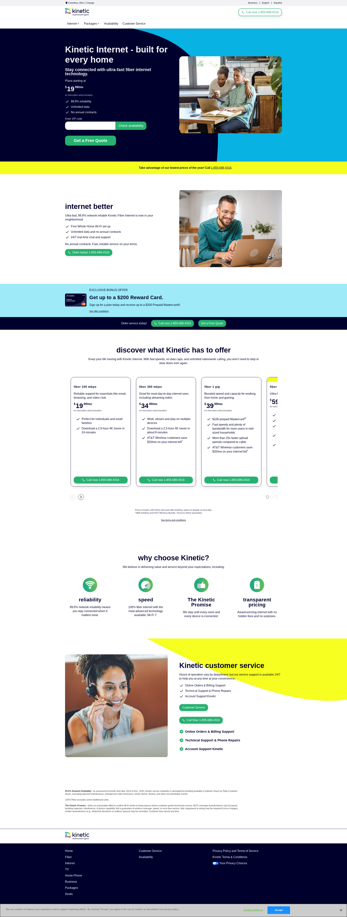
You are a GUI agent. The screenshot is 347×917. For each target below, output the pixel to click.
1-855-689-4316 (221, 167)
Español (278, 3)
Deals (69, 893)
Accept (279, 910)
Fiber (68, 857)
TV (67, 869)
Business (252, 3)
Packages (71, 887)
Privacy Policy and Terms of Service (235, 850)
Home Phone (73, 875)
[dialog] (185, 311)
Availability (146, 857)
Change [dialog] (90, 3)
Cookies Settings (253, 910)
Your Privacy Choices (233, 863)
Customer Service (150, 850)
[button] (209, 731)
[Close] (341, 910)
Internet (70, 863)
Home (69, 850)
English (265, 3)
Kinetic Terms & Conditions (230, 857)
